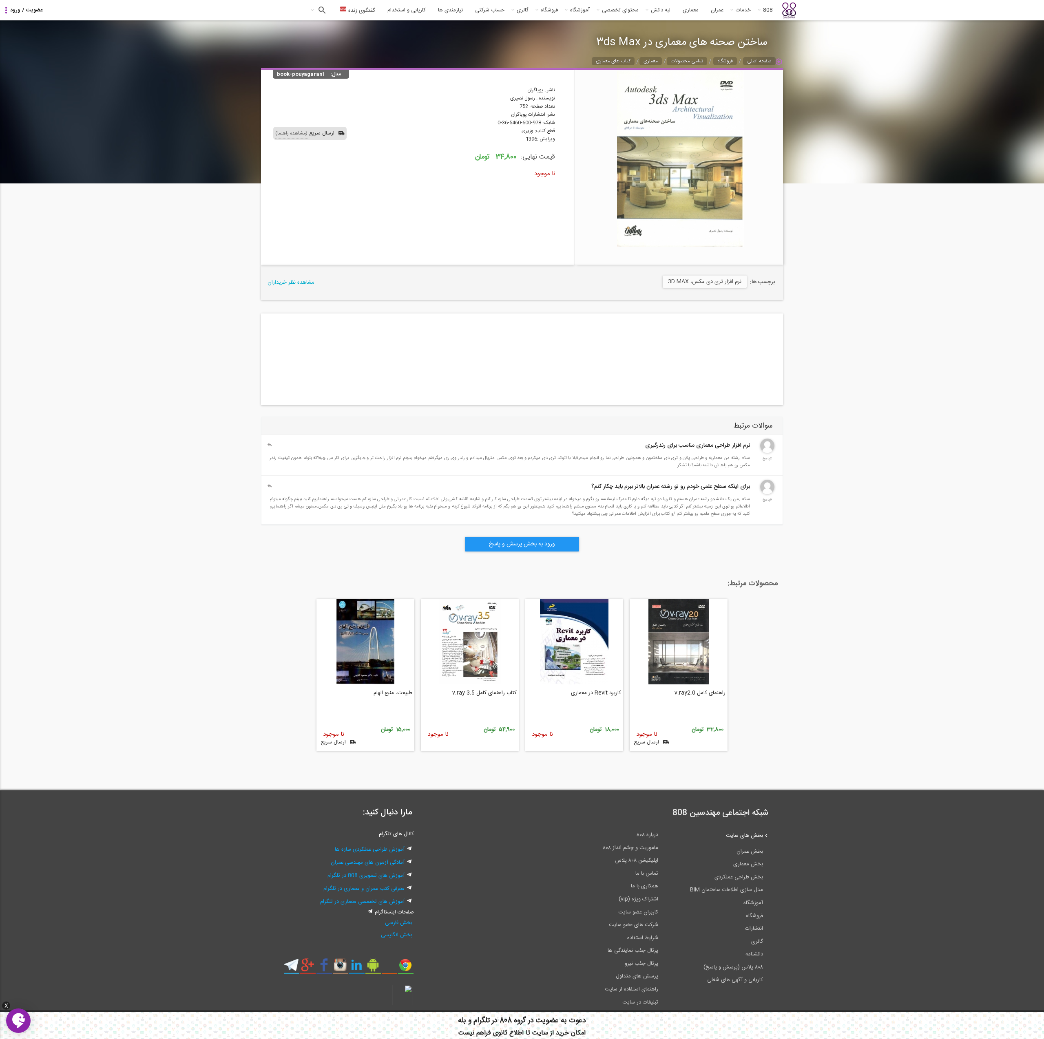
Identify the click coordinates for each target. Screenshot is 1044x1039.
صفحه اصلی (759, 61)
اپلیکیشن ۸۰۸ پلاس (636, 860)
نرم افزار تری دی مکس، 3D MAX (704, 281)
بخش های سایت (744, 835)
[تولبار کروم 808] (405, 968)
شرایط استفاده (642, 937)
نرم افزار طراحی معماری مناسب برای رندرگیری (697, 445)
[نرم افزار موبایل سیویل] (372, 968)
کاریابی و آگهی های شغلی (735, 979)
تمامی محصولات (687, 61)
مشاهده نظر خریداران (291, 282)
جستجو (321, 10)
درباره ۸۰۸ (647, 834)
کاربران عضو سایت (638, 912)
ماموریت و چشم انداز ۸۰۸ (630, 847)
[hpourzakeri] (767, 492)
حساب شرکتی (489, 10)
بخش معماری (748, 864)
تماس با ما (646, 873)
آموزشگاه (580, 10)
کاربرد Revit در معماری (596, 692)
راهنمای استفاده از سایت (631, 989)
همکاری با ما (644, 886)
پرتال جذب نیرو (641, 963)
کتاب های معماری (613, 61)
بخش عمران (750, 851)
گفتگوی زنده (361, 10)
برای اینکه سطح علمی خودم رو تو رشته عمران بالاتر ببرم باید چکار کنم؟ (670, 487)
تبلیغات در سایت (640, 1002)
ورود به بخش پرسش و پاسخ (522, 544)
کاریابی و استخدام (406, 10)
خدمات (743, 10)
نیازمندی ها (450, 10)
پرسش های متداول (637, 976)
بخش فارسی (398, 922)
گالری (523, 10)
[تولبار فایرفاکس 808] (389, 968)
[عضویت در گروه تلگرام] (291, 968)
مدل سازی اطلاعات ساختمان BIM (726, 889)
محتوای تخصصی (620, 10)
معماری (691, 10)
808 (768, 10)
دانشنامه (754, 954)
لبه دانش (660, 10)
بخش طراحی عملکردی (738, 877)
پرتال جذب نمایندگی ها (633, 950)
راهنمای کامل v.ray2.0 (700, 692)
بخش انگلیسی (396, 935)
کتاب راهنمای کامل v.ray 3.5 (484, 692)
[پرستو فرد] (767, 451)
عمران (717, 10)
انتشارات (754, 928)
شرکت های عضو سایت (633, 924)
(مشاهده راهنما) (291, 133)
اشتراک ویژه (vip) (638, 899)
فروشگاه (549, 10)
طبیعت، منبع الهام (393, 692)
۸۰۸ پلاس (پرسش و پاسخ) (733, 967)
